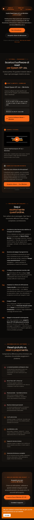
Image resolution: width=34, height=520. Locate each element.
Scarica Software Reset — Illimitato (16, 118)
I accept (7, 515)
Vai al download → (17, 30)
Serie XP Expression (10, 8)
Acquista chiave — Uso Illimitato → (17, 184)
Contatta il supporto (17, 502)
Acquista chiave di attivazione (17, 35)
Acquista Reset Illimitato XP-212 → (17, 497)
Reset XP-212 (21, 8)
